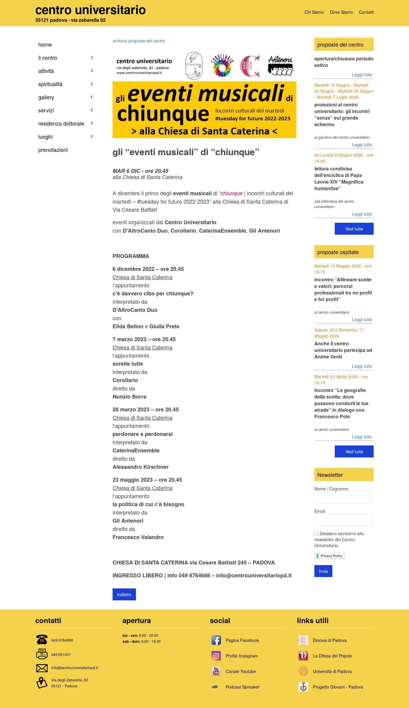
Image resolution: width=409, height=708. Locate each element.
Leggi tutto (362, 74)
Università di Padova (332, 671)
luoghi (45, 136)
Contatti (366, 12)
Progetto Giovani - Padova (338, 687)
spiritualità (50, 84)
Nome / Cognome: (331, 489)
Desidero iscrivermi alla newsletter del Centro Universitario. (339, 539)
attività (46, 70)
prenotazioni (53, 149)
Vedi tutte (354, 229)
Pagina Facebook (242, 640)
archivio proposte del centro (139, 41)
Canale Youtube (241, 671)
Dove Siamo (341, 12)
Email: (320, 511)
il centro (47, 57)
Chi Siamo (314, 12)
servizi (46, 110)
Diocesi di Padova (330, 640)
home (45, 44)
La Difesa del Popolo (332, 656)
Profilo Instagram (242, 656)
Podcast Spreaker (243, 687)
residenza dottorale (61, 123)
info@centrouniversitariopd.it (74, 667)
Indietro (124, 594)
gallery (46, 97)
